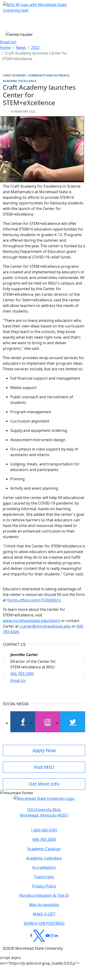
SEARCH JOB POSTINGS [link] (44, 923)
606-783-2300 (22, 673)
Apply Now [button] (44, 750)
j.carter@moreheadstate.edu (45, 626)
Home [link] (5, 47)
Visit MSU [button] (44, 767)
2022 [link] (35, 47)
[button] (44, 800)
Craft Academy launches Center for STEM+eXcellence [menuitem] (34, 56)
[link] (44, 812)
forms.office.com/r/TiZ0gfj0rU (34, 600)
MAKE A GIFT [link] (44, 914)
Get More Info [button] (44, 784)
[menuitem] (5, 47)
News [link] (21, 47)
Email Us (18, 680)
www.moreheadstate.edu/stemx (31, 620)
